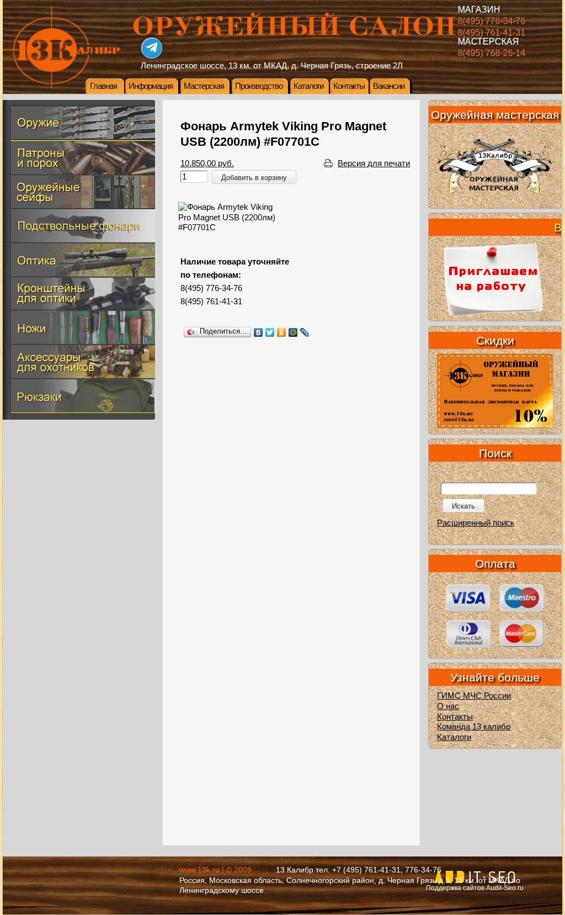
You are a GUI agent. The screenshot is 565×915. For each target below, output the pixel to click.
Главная (103, 86)
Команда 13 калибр (473, 726)
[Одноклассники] (281, 332)
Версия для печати (374, 163)
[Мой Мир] (293, 332)
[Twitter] (270, 332)
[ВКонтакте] (258, 332)
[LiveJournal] (305, 332)
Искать (463, 506)
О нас (448, 706)
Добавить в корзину (254, 177)
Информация (151, 86)
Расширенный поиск (475, 523)
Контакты (349, 86)
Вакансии (388, 86)
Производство (258, 86)
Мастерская (204, 86)
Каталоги (308, 86)
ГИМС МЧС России (474, 695)
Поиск (495, 453)
